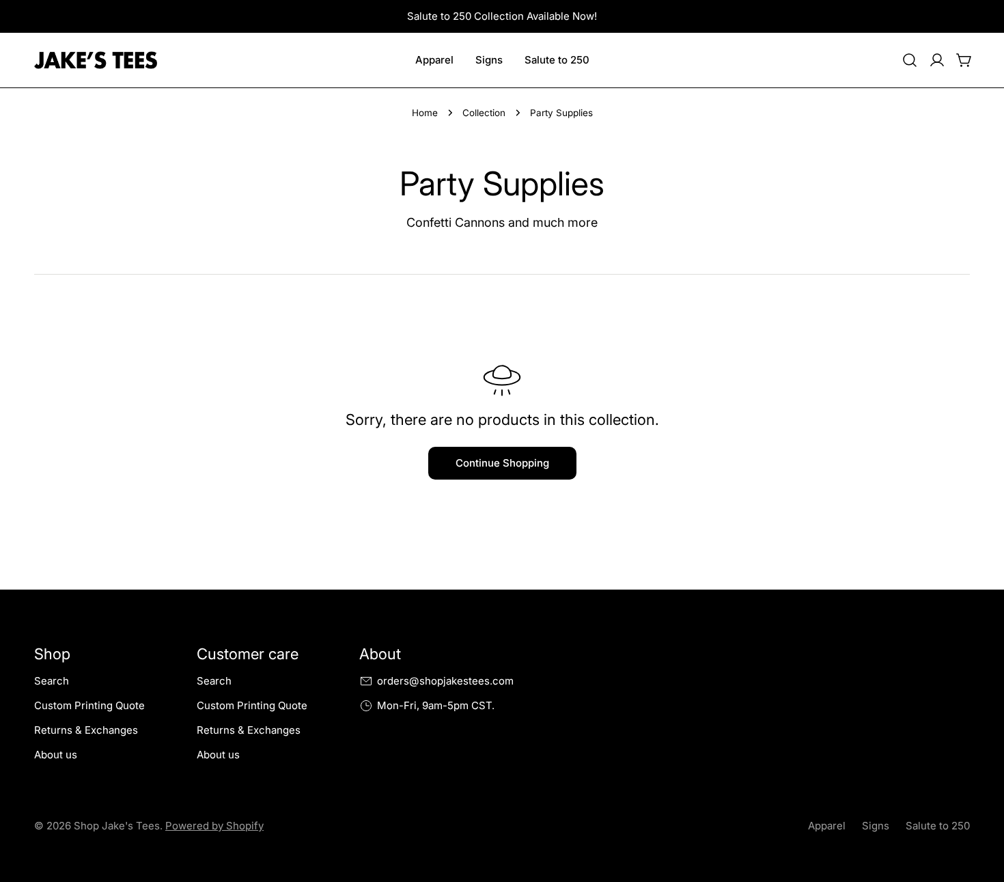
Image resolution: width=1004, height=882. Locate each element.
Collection (483, 112)
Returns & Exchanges (86, 729)
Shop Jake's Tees (117, 825)
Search (51, 680)
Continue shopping (502, 462)
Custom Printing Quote (89, 705)
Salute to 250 (938, 825)
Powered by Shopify (214, 825)
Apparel (827, 825)
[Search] (909, 60)
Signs (875, 825)
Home (425, 112)
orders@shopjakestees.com (445, 680)
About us (55, 754)
